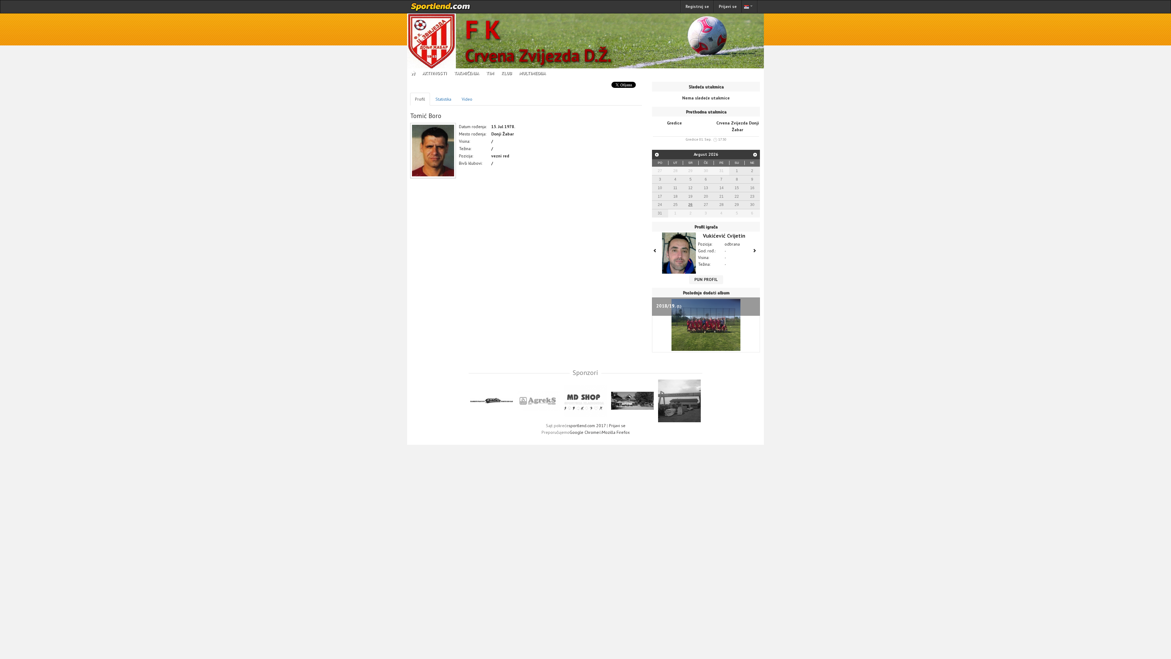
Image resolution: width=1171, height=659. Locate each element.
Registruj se (697, 6)
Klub (506, 73)
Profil (420, 99)
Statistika (443, 99)
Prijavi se (728, 6)
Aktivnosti (434, 73)
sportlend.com (440, 6)
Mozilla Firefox (616, 432)
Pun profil (706, 279)
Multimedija (532, 73)
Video (467, 99)
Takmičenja (466, 73)
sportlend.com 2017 (587, 425)
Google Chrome (584, 432)
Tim (490, 73)
